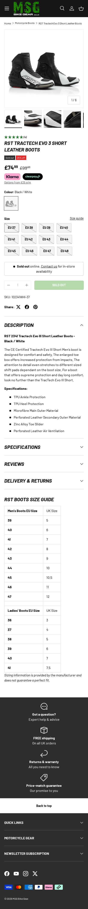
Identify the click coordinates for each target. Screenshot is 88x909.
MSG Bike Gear (20, 898)
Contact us (49, 266)
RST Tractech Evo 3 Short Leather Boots (60, 23)
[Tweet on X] (18, 307)
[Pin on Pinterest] (35, 307)
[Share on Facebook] (27, 307)
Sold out (59, 285)
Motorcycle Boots (25, 23)
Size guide (77, 218)
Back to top (44, 806)
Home (7, 23)
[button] (81, 8)
